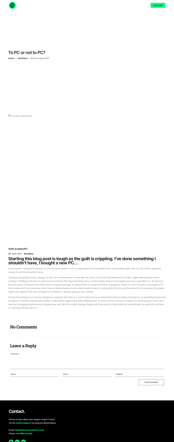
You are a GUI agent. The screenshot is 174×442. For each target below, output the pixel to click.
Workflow (22, 58)
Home (64, 5)
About (74, 5)
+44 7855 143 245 (24, 433)
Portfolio (85, 5)
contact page (22, 422)
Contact (105, 5)
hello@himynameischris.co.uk (29, 430)
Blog (96, 5)
